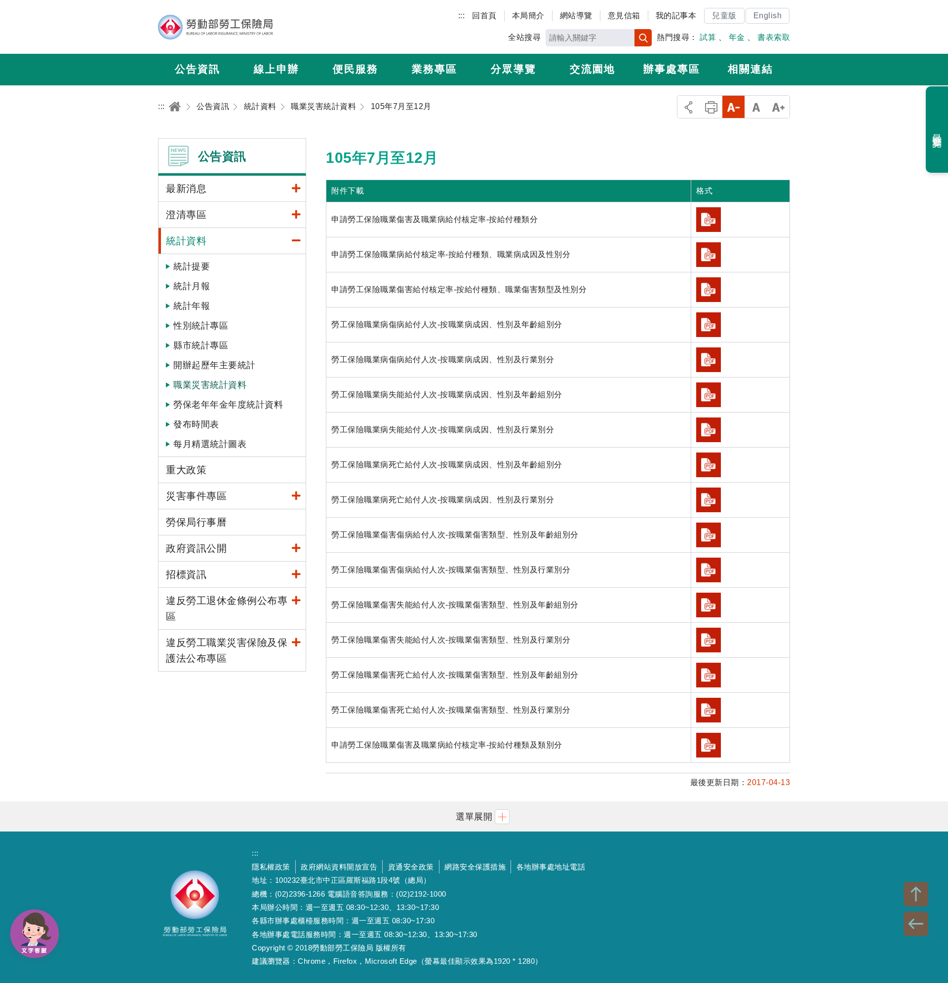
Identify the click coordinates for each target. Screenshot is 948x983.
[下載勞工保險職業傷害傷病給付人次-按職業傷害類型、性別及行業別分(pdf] (708, 570)
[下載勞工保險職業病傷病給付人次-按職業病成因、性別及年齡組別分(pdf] (708, 324)
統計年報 (191, 306)
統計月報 (191, 286)
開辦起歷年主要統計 (214, 365)
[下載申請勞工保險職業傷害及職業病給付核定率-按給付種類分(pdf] (708, 219)
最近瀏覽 (937, 130)
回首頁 (484, 15)
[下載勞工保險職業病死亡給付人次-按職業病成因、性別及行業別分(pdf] (708, 500)
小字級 (733, 107)
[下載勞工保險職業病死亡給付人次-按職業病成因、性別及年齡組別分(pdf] (708, 465)
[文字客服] (34, 933)
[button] (474, 816)
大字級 (778, 107)
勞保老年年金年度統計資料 (228, 405)
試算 (708, 37)
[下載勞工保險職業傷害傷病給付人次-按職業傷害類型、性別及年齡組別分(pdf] (708, 535)
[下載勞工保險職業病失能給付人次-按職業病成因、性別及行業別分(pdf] (708, 429)
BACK (916, 923)
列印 (711, 107)
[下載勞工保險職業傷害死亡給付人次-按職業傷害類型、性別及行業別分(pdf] (708, 710)
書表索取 (773, 37)
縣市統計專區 (200, 345)
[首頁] (174, 106)
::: (461, 15)
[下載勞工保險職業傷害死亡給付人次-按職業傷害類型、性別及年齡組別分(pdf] (708, 675)
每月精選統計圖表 (209, 444)
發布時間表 (196, 424)
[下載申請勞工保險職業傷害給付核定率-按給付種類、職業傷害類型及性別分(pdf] (708, 289)
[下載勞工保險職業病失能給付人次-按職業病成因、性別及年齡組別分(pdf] (708, 394)
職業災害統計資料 (209, 385)
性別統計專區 (200, 326)
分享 (688, 107)
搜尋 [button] (643, 37)
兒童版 (724, 15)
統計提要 (191, 266)
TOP (916, 894)
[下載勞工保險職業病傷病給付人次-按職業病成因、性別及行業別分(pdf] (708, 359)
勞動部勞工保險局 (215, 27)
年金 (737, 37)
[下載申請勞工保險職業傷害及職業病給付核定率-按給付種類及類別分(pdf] (708, 745)
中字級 (756, 107)
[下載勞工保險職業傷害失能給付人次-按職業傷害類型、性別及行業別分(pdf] (708, 640)
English (767, 15)
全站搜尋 (524, 37)
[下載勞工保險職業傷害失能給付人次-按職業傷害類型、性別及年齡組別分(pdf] (708, 605)
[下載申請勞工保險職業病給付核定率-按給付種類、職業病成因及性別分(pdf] (708, 254)
